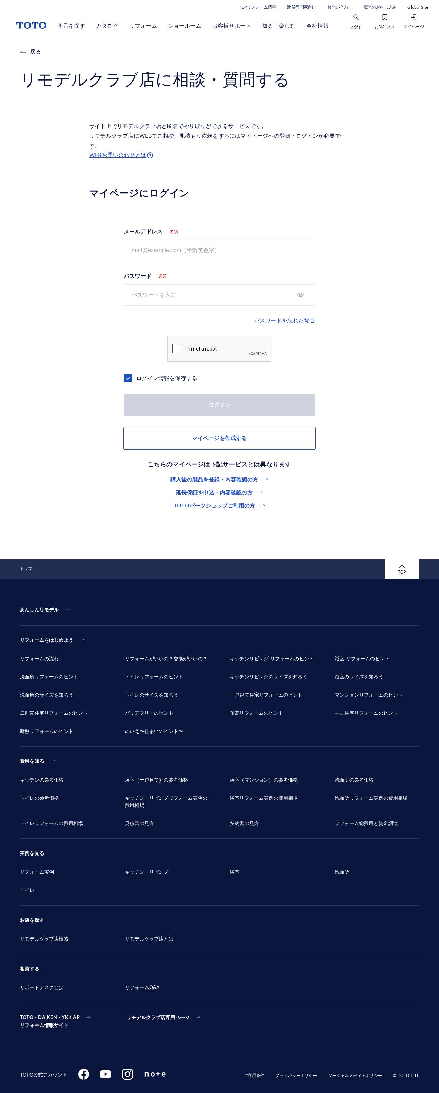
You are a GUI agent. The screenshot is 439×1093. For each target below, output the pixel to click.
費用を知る (32, 761)
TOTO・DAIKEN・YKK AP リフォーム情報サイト (50, 1021)
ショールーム (184, 26)
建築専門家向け (301, 7)
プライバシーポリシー (296, 1075)
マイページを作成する (219, 438)
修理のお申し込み (379, 7)
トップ (26, 569)
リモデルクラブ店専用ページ (158, 1017)
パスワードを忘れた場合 (284, 320)
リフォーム (143, 26)
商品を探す (71, 26)
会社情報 (317, 26)
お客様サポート (231, 26)
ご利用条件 (254, 1075)
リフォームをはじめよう (46, 640)
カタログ (107, 26)
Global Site (417, 7)
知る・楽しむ (278, 26)
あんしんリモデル (39, 609)
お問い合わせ (339, 7)
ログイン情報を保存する (166, 378)
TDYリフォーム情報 (257, 7)
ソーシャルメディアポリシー (355, 1075)
